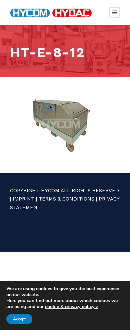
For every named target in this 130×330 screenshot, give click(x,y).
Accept (19, 319)
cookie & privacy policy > (71, 306)
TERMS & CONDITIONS (66, 199)
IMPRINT (23, 199)
